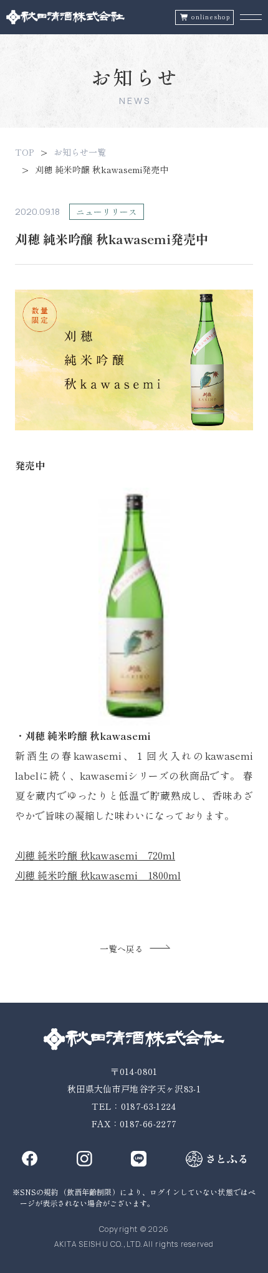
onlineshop (210, 17)
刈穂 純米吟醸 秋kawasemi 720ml (95, 855)
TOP (24, 152)
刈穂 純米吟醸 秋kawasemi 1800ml (98, 875)
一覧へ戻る (121, 948)
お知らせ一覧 (80, 152)
